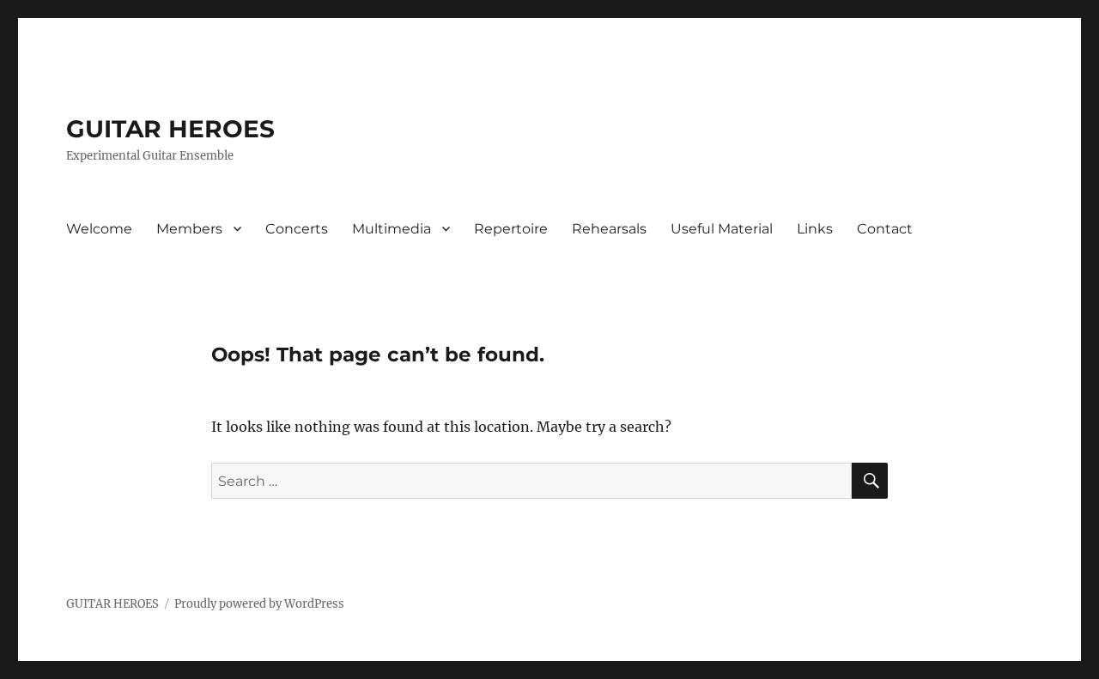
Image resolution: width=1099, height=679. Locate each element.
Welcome (99, 229)
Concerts (296, 229)
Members (189, 229)
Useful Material (722, 229)
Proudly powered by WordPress (259, 604)
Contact (885, 229)
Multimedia (391, 229)
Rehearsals (609, 229)
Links (815, 229)
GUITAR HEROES (170, 128)
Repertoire (511, 229)
